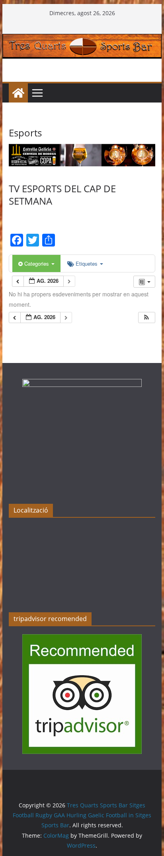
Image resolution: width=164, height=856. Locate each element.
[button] (146, 317)
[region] (82, 155)
